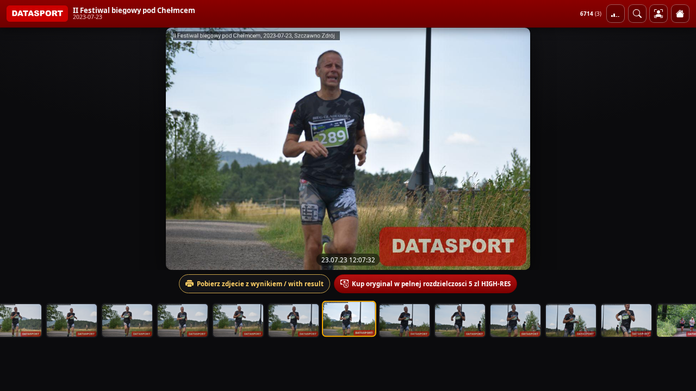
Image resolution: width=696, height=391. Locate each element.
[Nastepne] (678, 148)
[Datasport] (37, 13)
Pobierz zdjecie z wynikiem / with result (260, 284)
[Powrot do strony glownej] (680, 13)
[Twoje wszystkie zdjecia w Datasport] (658, 13)
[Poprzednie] (17, 148)
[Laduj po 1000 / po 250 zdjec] (615, 13)
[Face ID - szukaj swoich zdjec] (637, 13)
